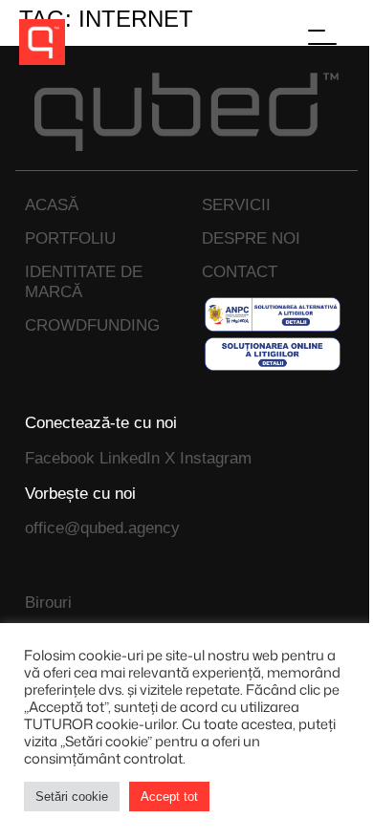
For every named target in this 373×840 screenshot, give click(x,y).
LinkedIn (129, 457)
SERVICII (236, 204)
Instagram (216, 457)
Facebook (60, 457)
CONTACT (239, 271)
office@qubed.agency (102, 527)
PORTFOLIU (70, 238)
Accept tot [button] (169, 796)
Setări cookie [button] (71, 796)
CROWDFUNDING (92, 324)
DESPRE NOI (251, 238)
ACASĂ (51, 204)
